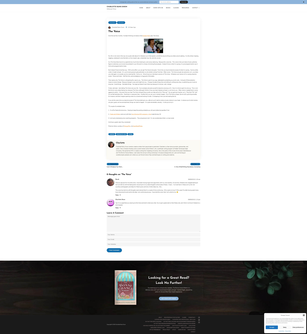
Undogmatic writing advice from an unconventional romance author (138, 2)
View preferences (298, 327)
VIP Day (174, 329)
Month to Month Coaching (188, 327)
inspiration (112, 22)
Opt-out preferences (155, 329)
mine (149, 114)
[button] (304, 315)
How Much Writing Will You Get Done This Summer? (156, 325)
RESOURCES (185, 8)
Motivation (121, 22)
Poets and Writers (115, 114)
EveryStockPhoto (137, 126)
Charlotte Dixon (120, 199)
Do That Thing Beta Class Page (153, 321)
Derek (117, 179)
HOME (141, 8)
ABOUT (148, 8)
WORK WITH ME (158, 8)
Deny (284, 327)
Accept (272, 327)
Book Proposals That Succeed (172, 317)
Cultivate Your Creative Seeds (162, 319)
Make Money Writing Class (157, 327)
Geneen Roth (146, 36)
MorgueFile (127, 126)
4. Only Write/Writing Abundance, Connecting (187, 167)
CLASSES (176, 8)
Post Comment (114, 250)
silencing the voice (121, 134)
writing (130, 134)
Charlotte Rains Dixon (117, 7)
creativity (112, 134)
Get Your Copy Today (168, 298)
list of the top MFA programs (140, 114)
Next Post (194, 164)
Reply (117, 195)
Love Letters (192, 325)
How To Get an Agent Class (179, 325)
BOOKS (168, 8)
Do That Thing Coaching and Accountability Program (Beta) (179, 321)
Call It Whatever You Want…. (115, 167)
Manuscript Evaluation (173, 327)
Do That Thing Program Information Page (165, 323)
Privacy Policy (288, 331)
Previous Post (113, 164)
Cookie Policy (281, 331)
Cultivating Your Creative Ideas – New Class (183, 319)
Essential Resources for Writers (186, 323)
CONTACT (195, 8)
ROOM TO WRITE (191, 329)
